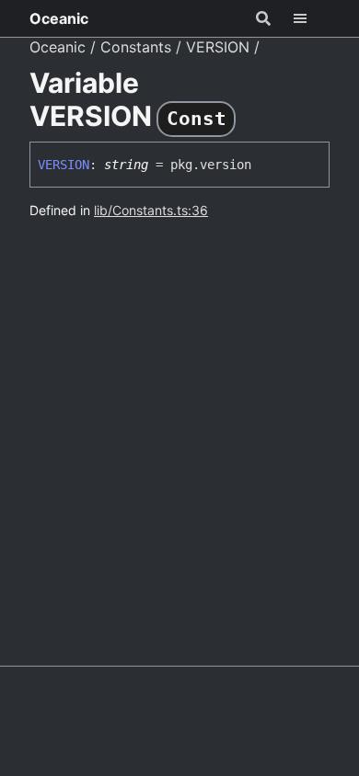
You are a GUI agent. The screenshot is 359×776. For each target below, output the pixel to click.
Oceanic (58, 18)
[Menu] (311, 18)
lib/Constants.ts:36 (151, 210)
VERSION (217, 47)
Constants (135, 47)
